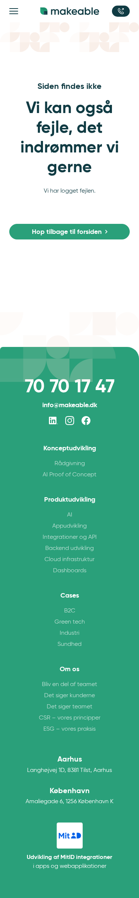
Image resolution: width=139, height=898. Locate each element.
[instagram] (70, 420)
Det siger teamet (69, 706)
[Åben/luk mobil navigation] (14, 11)
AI (69, 514)
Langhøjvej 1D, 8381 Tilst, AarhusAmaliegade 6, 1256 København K (69, 779)
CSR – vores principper (69, 717)
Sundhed (69, 643)
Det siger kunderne (69, 695)
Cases (69, 595)
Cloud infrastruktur (69, 559)
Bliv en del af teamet (69, 684)
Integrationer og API (70, 536)
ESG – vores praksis (69, 728)
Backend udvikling (69, 547)
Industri (69, 632)
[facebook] (86, 420)
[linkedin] (53, 420)
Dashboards (69, 570)
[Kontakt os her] (121, 11)
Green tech (69, 621)
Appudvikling (69, 525)
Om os (69, 669)
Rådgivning (69, 463)
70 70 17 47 (70, 386)
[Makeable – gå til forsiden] (69, 11)
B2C (69, 610)
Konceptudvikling (69, 448)
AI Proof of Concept (69, 474)
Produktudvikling (69, 499)
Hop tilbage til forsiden (67, 231)
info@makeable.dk (69, 405)
